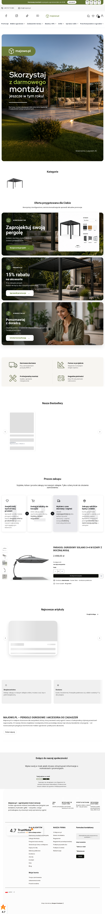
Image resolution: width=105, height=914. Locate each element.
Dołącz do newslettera (46, 779)
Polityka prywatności (60, 845)
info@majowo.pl (25, 8)
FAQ (30, 863)
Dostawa (32, 854)
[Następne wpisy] (100, 638)
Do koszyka (22, 448)
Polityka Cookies (58, 848)
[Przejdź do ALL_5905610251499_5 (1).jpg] (15, 184)
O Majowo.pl (57, 832)
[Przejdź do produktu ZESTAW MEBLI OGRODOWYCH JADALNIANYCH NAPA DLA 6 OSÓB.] (22, 424)
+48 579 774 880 (8, 8)
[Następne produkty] (100, 432)
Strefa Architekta (58, 835)
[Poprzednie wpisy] (5, 638)
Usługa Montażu (34, 838)
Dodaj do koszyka (76, 576)
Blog (30, 866)
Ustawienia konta (35, 880)
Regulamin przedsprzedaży (62, 842)
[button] (101, 576)
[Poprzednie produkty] (5, 432)
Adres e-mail (81, 847)
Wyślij (80, 856)
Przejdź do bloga (91, 614)
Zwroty (31, 857)
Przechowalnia (34, 884)
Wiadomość (81, 851)
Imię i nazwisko (81, 842)
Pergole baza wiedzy (36, 842)
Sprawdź (14, 190)
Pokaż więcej (10, 732)
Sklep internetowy (51, 903)
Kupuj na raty (33, 848)
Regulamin (56, 838)
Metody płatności (35, 851)
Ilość (54, 567)
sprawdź (72, 2)
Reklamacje (57, 851)
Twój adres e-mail (43, 776)
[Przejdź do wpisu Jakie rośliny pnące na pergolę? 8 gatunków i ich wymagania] (33, 631)
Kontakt (31, 860)
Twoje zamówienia (35, 877)
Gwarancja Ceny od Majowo (38, 845)
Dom (13, 644)
